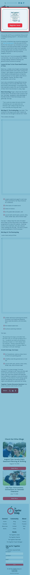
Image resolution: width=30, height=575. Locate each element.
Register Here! (15, 25)
